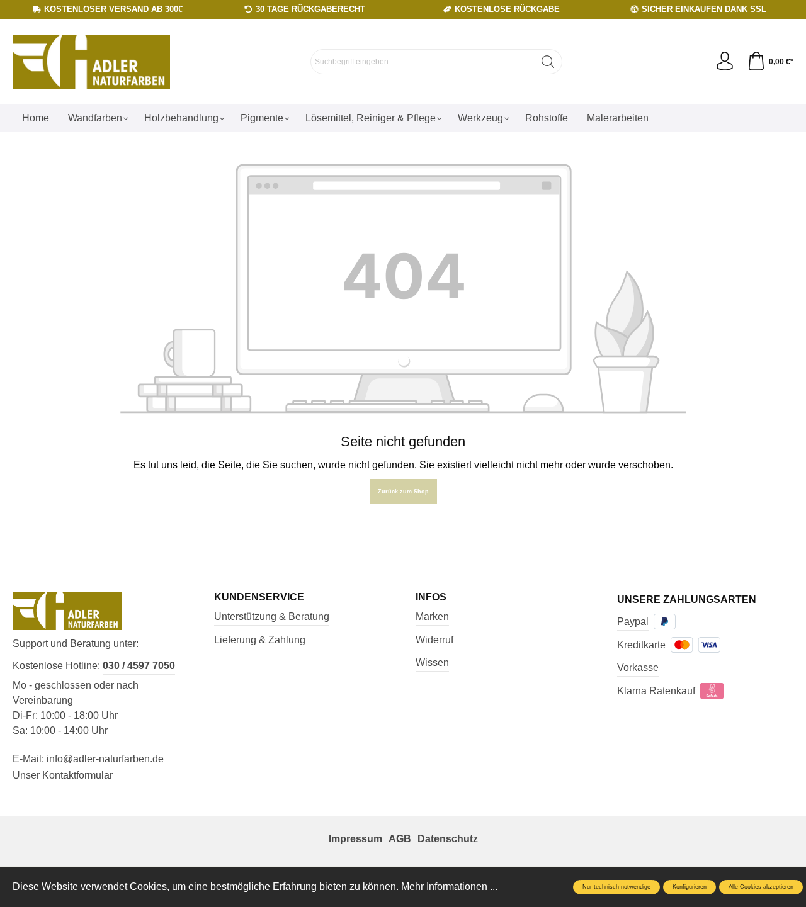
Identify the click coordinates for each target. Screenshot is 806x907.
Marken (432, 616)
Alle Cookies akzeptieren (761, 887)
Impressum (355, 838)
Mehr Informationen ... (449, 886)
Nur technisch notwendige (616, 887)
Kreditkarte (641, 644)
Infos (431, 597)
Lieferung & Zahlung (259, 639)
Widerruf (434, 639)
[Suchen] (548, 61)
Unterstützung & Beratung (271, 616)
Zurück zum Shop (403, 491)
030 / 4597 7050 (139, 665)
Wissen (432, 662)
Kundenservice (259, 597)
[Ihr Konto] (724, 62)
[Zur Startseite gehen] (91, 62)
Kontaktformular (77, 775)
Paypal (633, 621)
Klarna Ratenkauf (656, 690)
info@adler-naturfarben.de (105, 758)
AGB (400, 838)
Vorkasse (638, 667)
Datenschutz (447, 838)
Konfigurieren (690, 887)
